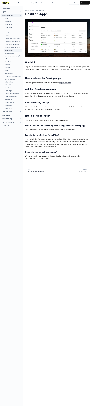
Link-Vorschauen (10, 79)
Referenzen (8, 59)
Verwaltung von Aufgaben (12, 47)
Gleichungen (8, 91)
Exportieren (8, 105)
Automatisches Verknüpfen (13, 56)
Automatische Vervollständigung (13, 41)
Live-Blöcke (8, 62)
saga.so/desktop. (65, 83)
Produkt (20, 3)
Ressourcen (44, 3)
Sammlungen (9, 24)
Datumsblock (9, 85)
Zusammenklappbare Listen (13, 76)
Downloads (84, 3)
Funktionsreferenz (39, 10)
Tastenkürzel (8, 99)
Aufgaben (8, 21)
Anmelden (74, 3)
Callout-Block (9, 82)
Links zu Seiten (9, 53)
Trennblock (8, 88)
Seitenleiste (8, 27)
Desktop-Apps (9, 50)
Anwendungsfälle (32, 3)
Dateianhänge (9, 73)
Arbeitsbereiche (9, 30)
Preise (54, 3)
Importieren (8, 108)
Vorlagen (7, 67)
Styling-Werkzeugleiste (12, 44)
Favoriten (7, 33)
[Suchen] (66, 2)
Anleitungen (29, 10)
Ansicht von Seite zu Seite (12, 38)
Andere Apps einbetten (12, 93)
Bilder (6, 70)
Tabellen (7, 64)
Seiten (7, 18)
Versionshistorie (9, 102)
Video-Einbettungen (11, 96)
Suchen (7, 36)
